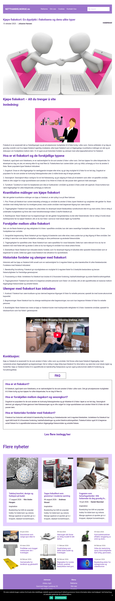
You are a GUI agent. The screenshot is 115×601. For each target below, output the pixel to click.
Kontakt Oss (71, 9)
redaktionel (107, 23)
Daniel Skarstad (97, 502)
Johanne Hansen (25, 24)
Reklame (44, 9)
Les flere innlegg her (57, 434)
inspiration (13, 506)
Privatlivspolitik (61, 598)
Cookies (61, 9)
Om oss (53, 9)
